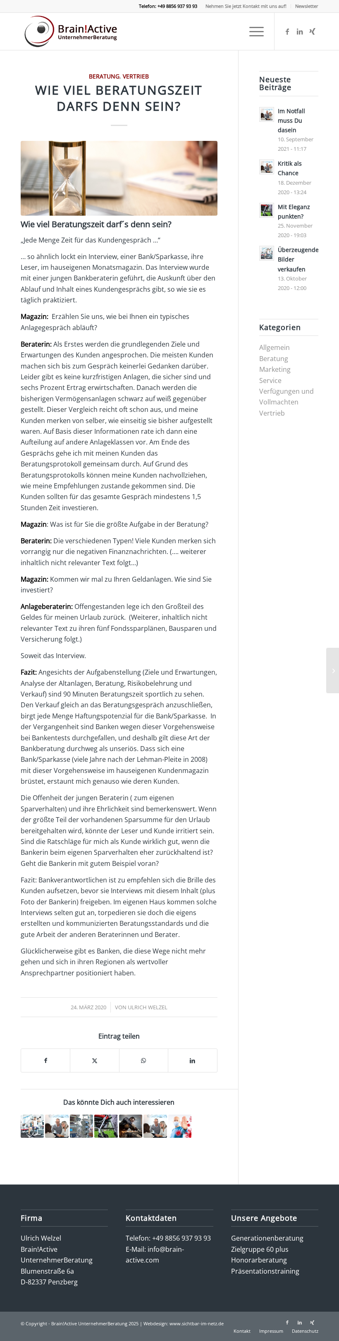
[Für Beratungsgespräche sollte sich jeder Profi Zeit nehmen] (119, 178)
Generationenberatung (267, 1238)
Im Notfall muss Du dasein (291, 120)
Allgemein (274, 347)
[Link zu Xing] (312, 31)
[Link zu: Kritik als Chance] (56, 1126)
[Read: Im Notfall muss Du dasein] (266, 114)
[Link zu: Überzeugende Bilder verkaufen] (32, 1126)
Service (270, 380)
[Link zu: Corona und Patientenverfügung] (81, 1126)
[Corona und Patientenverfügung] (332, 670)
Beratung (104, 76)
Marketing (275, 369)
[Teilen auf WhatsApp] (143, 1060)
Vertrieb (136, 76)
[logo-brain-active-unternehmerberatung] (72, 31)
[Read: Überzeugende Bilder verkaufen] (266, 253)
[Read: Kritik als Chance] (266, 166)
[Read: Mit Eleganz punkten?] (266, 210)
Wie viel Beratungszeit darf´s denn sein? (96, 224)
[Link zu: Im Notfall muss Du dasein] (155, 1126)
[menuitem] (246, 6)
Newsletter (306, 6)
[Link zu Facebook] (287, 31)
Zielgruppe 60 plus (260, 1249)
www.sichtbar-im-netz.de (197, 1323)
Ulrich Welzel (147, 1007)
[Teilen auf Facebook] (45, 1060)
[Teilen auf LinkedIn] (192, 1060)
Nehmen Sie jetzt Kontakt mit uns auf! (245, 6)
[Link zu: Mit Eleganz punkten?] (105, 1126)
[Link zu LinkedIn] (300, 31)
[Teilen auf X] (94, 1060)
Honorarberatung (259, 1260)
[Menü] (252, 31)
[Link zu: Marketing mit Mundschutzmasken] (179, 1126)
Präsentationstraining (265, 1271)
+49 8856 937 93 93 (181, 1238)
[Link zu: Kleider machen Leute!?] (130, 1126)
